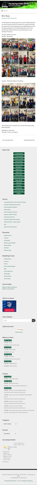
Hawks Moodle (18, 180)
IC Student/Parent (19, 153)
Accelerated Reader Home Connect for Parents (15, 202)
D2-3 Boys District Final (29, 140)
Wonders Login (7, 250)
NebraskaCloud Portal (9, 217)
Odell (5, 268)
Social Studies (7, 278)
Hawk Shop (19, 182)
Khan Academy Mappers (9, 266)
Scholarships (19, 188)
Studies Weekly (7, 245)
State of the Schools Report (10, 227)
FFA (16, 18)
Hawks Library (18, 174)
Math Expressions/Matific (10, 243)
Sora (5, 224)
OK (33, 320)
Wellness (19, 193)
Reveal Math (7, 273)
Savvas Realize (7, 276)
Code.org (6, 238)
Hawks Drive (19, 169)
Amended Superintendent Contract (12, 204)
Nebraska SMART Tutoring (10, 214)
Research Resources (19, 177)
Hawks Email (19, 172)
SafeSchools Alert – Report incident (12, 222)
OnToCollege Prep (8, 271)
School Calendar (19, 164)
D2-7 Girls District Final (7, 140)
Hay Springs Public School (10, 480)
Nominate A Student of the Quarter (12, 219)
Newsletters (19, 166)
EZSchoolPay (7, 209)
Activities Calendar (19, 158)
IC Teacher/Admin (19, 156)
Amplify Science (7, 235)
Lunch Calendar (19, 161)
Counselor (18, 185)
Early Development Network (10, 207)
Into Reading (7, 240)
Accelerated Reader (19, 190)
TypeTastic (6, 247)
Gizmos (5, 263)
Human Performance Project (10, 212)
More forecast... (6, 461)
